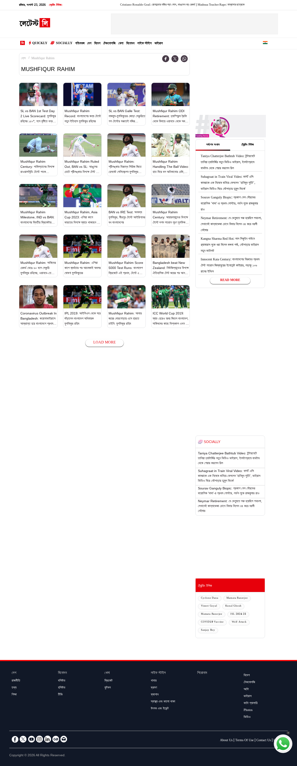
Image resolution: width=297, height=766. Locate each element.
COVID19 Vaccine (212, 622)
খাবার (154, 681)
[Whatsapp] (184, 58)
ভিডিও (247, 717)
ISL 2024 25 (238, 614)
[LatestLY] (34, 24)
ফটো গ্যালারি (251, 703)
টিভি (60, 695)
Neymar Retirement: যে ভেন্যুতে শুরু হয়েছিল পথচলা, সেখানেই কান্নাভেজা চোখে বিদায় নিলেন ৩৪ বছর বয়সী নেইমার (231, 224)
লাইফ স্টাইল (144, 43)
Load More (104, 343)
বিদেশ (97, 43)
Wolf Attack (239, 622)
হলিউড (61, 688)
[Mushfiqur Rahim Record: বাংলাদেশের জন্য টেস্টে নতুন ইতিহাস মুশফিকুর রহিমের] (82, 94)
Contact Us (263, 740)
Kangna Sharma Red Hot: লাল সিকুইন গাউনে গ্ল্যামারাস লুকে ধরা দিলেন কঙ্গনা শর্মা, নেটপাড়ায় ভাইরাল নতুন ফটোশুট (230, 245)
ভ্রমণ (154, 688)
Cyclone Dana (209, 598)
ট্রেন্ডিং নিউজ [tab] (247, 145)
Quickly (39, 43)
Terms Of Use (244, 740)
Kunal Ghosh (233, 606)
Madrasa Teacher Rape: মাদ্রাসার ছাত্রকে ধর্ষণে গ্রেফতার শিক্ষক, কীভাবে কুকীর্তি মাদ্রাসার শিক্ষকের (235, 5)
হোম (23, 58)
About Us (226, 740)
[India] (265, 43)
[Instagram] (39, 739)
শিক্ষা (14, 695)
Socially (64, 43)
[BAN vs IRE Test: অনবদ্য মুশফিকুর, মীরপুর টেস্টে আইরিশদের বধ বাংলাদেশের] (126, 195)
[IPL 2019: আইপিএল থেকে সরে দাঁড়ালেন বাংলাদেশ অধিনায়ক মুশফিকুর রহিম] (82, 296)
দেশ (89, 43)
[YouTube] (31, 739)
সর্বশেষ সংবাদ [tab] (213, 145)
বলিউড (61, 681)
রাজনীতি (16, 681)
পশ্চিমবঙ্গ (79, 43)
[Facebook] (165, 58)
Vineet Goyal (209, 606)
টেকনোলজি (109, 43)
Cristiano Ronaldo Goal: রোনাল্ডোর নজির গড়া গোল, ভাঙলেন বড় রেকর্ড (144, 5)
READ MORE (230, 280)
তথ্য (14, 688)
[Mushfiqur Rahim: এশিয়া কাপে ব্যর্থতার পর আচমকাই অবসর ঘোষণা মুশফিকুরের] (82, 246)
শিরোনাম (202, 673)
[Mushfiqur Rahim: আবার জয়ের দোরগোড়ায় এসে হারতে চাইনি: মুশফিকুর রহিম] (126, 296)
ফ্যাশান (154, 695)
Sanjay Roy (208, 630)
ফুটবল (107, 688)
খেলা (120, 43)
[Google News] (55, 739)
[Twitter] (174, 58)
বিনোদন (130, 43)
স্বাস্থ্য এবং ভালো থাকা (163, 702)
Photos (248, 710)
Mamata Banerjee (237, 598)
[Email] (63, 739)
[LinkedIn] (47, 739)
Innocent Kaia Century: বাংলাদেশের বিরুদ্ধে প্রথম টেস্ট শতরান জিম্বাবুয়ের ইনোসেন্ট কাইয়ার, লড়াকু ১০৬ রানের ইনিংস (230, 266)
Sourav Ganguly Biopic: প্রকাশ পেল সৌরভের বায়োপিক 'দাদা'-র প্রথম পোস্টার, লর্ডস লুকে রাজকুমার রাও (229, 204)
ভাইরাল (159, 43)
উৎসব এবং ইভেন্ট (160, 708)
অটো (246, 689)
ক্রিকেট (108, 681)
